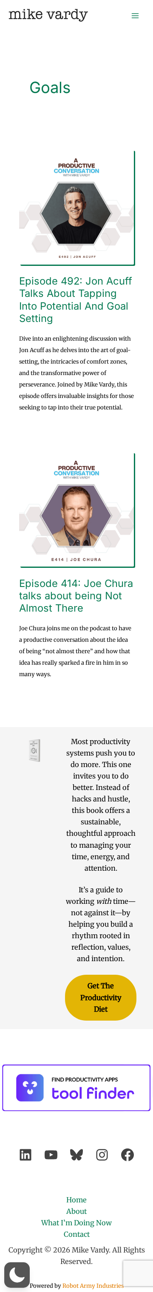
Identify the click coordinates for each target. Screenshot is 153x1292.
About (76, 1211)
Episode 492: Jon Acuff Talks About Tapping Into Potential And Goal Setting (75, 299)
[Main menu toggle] (134, 15)
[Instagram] (102, 1154)
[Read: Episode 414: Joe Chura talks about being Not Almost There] (76, 508)
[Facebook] (127, 1154)
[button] (17, 1275)
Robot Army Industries (93, 1285)
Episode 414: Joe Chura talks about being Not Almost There (76, 595)
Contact (77, 1234)
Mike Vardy (48, 15)
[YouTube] (51, 1154)
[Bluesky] (76, 1154)
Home (76, 1200)
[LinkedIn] (25, 1154)
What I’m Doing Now (76, 1223)
